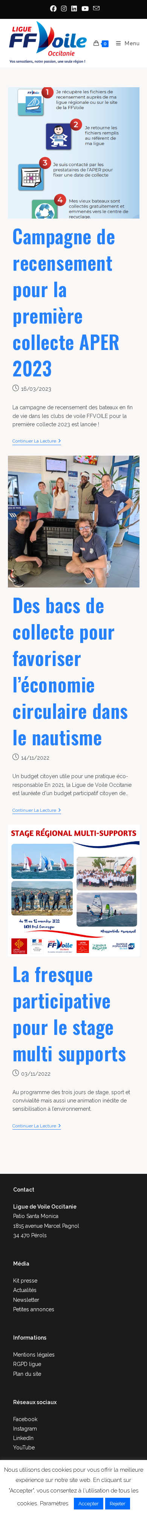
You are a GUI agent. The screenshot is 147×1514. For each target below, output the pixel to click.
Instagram (25, 1429)
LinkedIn (23, 1438)
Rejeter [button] (118, 1503)
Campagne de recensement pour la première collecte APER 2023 (66, 302)
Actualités (25, 1290)
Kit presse (25, 1281)
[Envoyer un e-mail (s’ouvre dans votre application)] (95, 8)
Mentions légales (34, 1355)
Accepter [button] (88, 1503)
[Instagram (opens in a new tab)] (64, 8)
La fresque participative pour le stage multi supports (69, 1013)
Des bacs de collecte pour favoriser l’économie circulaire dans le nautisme (70, 670)
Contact (23, 1190)
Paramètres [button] (54, 1503)
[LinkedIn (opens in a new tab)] (74, 8)
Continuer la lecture (36, 441)
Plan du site (27, 1374)
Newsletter (26, 1300)
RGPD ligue (27, 1364)
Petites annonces (33, 1309)
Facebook (25, 1419)
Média (21, 1264)
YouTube (24, 1448)
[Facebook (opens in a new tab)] (53, 8)
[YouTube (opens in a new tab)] (85, 8)
